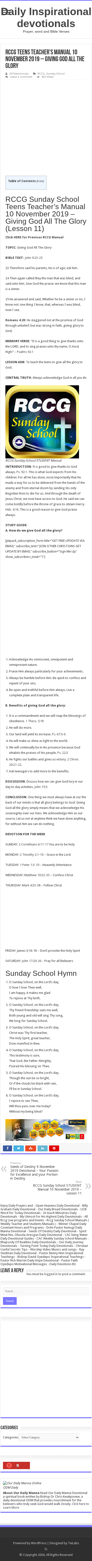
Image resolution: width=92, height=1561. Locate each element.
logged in (51, 1274)
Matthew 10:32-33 (37, 875)
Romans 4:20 (15, 320)
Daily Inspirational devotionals (46, 17)
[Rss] (46, 1549)
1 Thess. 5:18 (35, 721)
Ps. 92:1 (21, 472)
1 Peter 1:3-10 (29, 865)
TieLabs (73, 1543)
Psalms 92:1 (25, 352)
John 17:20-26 (31, 961)
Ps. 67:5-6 (59, 734)
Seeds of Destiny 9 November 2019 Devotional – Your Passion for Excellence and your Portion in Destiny (34, 1171)
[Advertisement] (46, 128)
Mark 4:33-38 (31, 885)
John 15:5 (40, 787)
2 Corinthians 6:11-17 (33, 844)
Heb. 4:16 (11, 509)
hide (40, 181)
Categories (10, 1437)
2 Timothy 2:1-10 (31, 854)
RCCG (41, 73)
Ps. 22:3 (62, 753)
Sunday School (55, 73)
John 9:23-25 (33, 258)
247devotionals (19, 73)
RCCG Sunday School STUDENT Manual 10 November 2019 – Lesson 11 (57, 1187)
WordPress (38, 1543)
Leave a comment (21, 76)
